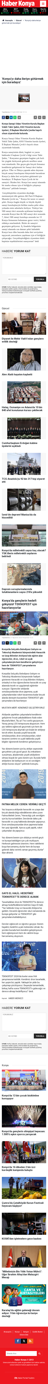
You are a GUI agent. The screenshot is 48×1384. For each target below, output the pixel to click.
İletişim (26, 1332)
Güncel (19, 20)
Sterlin (43, 9)
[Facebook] (3, 117)
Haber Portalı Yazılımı (26, 1378)
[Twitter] (7, 117)
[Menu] (43, 4)
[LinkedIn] (11, 117)
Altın (5, 9)
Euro (35, 9)
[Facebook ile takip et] (18, 1341)
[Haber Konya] (18, 3)
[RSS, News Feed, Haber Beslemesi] (30, 1341)
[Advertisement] (24, 52)
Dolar (26, 9)
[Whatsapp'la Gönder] (14, 117)
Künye (17, 1332)
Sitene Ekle (24, 1335)
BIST (16, 9)
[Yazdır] (19, 117)
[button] (35, 117)
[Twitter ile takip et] (24, 1341)
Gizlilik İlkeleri (37, 1332)
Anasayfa (9, 20)
